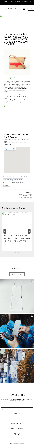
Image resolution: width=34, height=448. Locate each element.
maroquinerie (15, 182)
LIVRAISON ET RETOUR (17, 423)
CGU (17, 426)
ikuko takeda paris (7, 179)
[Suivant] (29, 231)
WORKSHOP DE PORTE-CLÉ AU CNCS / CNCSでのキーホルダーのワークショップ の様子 (17, 238)
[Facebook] (15, 434)
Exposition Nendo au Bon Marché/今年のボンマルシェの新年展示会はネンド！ (25, 196)
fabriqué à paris (7, 176)
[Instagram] (19, 434)
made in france (7, 182)
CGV (17, 421)
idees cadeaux (16, 176)
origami (22, 182)
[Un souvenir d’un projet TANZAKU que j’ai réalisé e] (17, 296)
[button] (23, 8)
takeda (7, 244)
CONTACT (17, 431)
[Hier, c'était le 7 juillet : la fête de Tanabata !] (17, 366)
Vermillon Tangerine (16, 103)
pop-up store (6, 185)
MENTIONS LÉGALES (17, 428)
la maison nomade (18, 179)
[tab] (14, 252)
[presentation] (17, 222)
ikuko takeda (24, 176)
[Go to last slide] (4, 231)
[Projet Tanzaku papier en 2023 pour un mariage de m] (17, 331)
